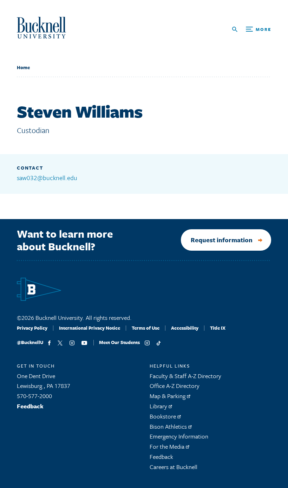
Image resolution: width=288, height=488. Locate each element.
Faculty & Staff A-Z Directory (185, 375)
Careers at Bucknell (173, 466)
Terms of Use (145, 327)
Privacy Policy (32, 327)
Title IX (217, 327)
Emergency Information (179, 436)
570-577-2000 (34, 395)
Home (23, 67)
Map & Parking (168, 395)
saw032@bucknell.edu (47, 177)
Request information (222, 239)
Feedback (30, 406)
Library (159, 406)
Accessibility (184, 327)
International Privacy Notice (89, 327)
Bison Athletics (169, 426)
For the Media (168, 446)
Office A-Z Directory (174, 385)
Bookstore (163, 416)
